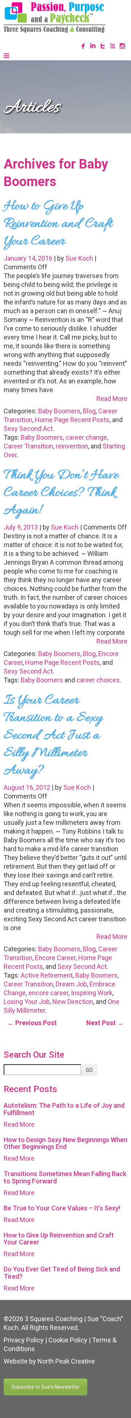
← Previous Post (32, 1023)
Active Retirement (47, 975)
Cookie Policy (67, 1340)
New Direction (72, 1001)
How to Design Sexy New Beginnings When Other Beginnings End (65, 1143)
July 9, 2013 (21, 527)
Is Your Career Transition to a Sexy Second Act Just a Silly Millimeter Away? (53, 735)
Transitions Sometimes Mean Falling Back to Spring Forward (65, 1177)
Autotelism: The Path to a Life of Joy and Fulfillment (64, 1109)
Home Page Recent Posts (72, 420)
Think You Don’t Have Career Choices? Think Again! (61, 493)
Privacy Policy (24, 1340)
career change (86, 437)
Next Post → (105, 1023)
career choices (98, 680)
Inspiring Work (91, 993)
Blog (89, 411)
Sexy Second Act (28, 428)
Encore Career (55, 958)
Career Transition (28, 446)
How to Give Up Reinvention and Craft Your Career (58, 224)
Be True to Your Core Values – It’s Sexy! (62, 1208)
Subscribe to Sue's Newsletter (45, 1387)
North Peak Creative (66, 1361)
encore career (48, 993)
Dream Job (71, 984)
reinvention (72, 446)
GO (89, 1070)
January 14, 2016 (29, 258)
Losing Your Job (27, 1001)
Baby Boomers (59, 411)
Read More (111, 398)
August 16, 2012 (28, 787)
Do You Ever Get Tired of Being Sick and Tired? (62, 1272)
